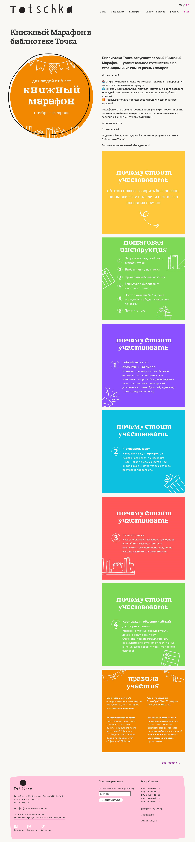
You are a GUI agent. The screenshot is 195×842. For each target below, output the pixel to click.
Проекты (174, 12)
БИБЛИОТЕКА (117, 12)
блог (186, 12)
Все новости (169, 762)
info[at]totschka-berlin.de (30, 809)
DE (181, 5)
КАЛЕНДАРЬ (135, 12)
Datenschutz (149, 821)
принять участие (155, 12)
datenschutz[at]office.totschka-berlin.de (39, 818)
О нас (103, 12)
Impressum (147, 815)
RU (187, 5)
